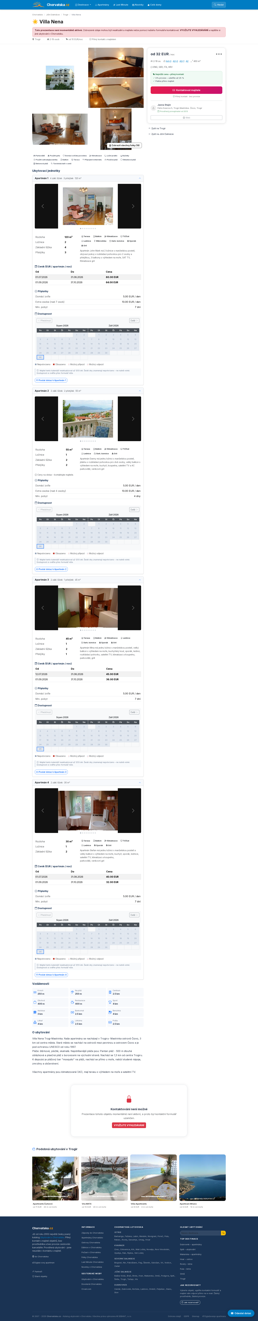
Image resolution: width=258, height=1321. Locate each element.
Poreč (160, 1236)
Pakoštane (132, 1263)
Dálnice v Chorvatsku (92, 1247)
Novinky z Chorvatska (92, 1267)
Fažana (128, 1236)
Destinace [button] (83, 4)
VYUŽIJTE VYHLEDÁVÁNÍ (194, 30)
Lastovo (144, 1289)
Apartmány (103, 4)
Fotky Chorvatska (90, 1257)
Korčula (135, 1289)
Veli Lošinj (138, 1253)
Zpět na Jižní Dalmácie (162, 134)
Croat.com (86, 1289)
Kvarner (119, 1245)
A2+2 (175, 61)
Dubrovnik (126, 1289)
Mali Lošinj (140, 1249)
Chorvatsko (37, 14)
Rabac (117, 1240)
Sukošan (155, 1263)
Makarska (148, 1276)
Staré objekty (41, 1276)
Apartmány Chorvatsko (92, 1237)
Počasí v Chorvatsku (91, 1252)
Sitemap (195, 1316)
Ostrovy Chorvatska (91, 1242)
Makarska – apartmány (190, 1254)
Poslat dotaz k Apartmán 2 (52, 569)
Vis (136, 1279)
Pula (166, 1236)
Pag (140, 1263)
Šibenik (146, 1263)
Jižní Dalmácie (53, 14)
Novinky (139, 4)
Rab (124, 1253)
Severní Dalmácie (124, 1259)
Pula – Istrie (185, 1269)
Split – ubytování (187, 1249)
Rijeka (130, 1253)
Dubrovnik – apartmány (191, 1244)
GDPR (186, 1316)
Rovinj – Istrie (186, 1264)
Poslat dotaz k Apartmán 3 (52, 772)
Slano (168, 1289)
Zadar (117, 1266)
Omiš (157, 1276)
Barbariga (118, 1236)
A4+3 (168, 61)
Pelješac (161, 1289)
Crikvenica (125, 1249)
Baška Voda (119, 1276)
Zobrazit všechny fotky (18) (126, 145)
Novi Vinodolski (162, 1249)
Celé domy (155, 4)
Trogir (65, 14)
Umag (141, 1240)
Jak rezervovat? (191, 1302)
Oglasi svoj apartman (44, 1262)
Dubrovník (120, 1285)
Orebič (152, 1289)
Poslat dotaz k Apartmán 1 (52, 380)
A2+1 (182, 61)
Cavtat (117, 1289)
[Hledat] (223, 1233)
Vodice (168, 1263)
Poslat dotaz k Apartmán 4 (53, 974)
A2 (187, 61)
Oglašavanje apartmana (215, 1316)
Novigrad (152, 1236)
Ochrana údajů (174, 1316)
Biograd (118, 1263)
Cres (116, 1249)
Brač (129, 1276)
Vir (162, 1263)
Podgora (165, 1276)
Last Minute (122, 4)
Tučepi (130, 1279)
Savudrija (133, 1240)
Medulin (142, 1236)
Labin (135, 1236)
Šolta (116, 1279)
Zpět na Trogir (158, 128)
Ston (116, 1292)
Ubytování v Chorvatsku (52, 1237)
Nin (124, 1263)
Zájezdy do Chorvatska (92, 1233)
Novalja (150, 1249)
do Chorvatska (42, 1256)
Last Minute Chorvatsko (93, 1262)
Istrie (117, 1232)
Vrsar (147, 1240)
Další (133, 320)
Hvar (141, 1276)
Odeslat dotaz (243, 1313)
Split (172, 1276)
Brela (134, 1276)
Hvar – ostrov (186, 1259)
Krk (132, 1249)
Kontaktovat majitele (188, 90)
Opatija (117, 1253)
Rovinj (124, 1240)
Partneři (38, 1271)
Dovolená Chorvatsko (92, 1284)
